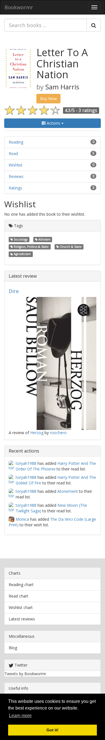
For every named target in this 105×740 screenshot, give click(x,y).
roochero (58, 432)
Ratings (15, 188)
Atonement (67, 491)
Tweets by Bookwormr (25, 673)
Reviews (16, 176)
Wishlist (15, 165)
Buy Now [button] (48, 98)
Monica (22, 519)
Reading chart (21, 584)
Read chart (18, 596)
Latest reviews (22, 619)
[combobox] (45, 25)
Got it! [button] (52, 730)
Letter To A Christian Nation (62, 63)
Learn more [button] (20, 715)
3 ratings (88, 110)
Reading (16, 142)
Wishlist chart (21, 607)
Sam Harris (62, 86)
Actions (53, 123)
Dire (14, 291)
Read (13, 153)
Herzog (36, 432)
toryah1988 (26, 463)
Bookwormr (18, 7)
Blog (13, 647)
